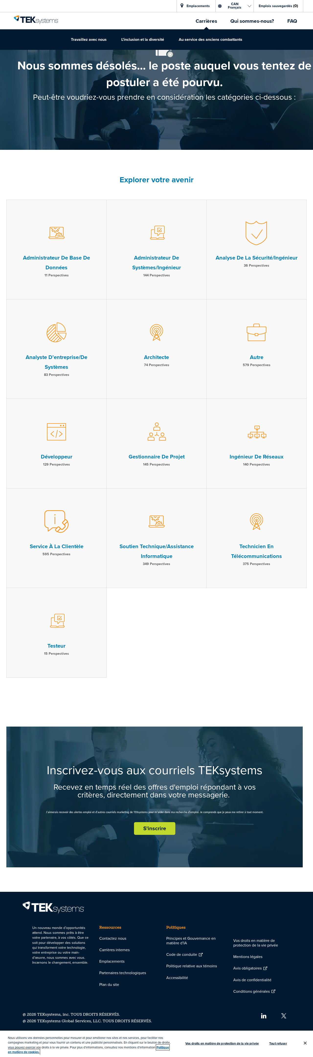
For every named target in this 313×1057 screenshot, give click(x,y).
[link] (36, 19)
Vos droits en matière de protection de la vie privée (222, 1043)
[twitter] (284, 1015)
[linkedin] (263, 1015)
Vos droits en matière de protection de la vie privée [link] (255, 943)
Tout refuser (278, 1043)
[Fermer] (305, 1043)
